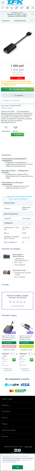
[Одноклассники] (19, 450)
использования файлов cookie (11, 460)
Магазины (5, 405)
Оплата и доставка (8, 430)
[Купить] (14, 359)
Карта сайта (28, 446)
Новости (5, 417)
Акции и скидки (7, 399)
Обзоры (4, 424)
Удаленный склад (19, 270)
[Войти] (32, 8)
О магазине (6, 411)
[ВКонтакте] (15, 450)
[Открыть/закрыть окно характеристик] (4, 198)
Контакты (5, 436)
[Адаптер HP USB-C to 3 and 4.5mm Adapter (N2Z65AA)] (9, 327)
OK (17, 467)
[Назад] (2, 14)
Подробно (17, 134)
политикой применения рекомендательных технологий (17, 458)
